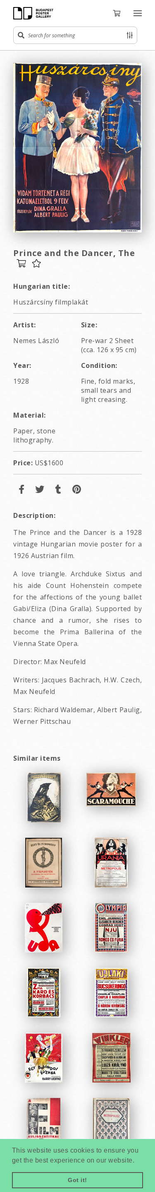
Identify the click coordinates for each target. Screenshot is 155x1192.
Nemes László (36, 340)
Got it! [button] (77, 1180)
